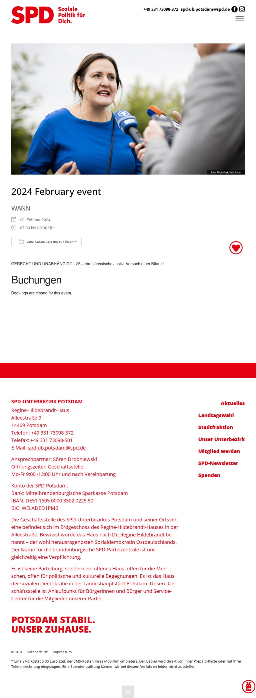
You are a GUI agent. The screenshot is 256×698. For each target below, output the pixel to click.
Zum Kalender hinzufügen (50, 241)
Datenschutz (37, 652)
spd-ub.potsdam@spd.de (205, 9)
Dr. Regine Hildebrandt (138, 534)
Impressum (62, 652)
